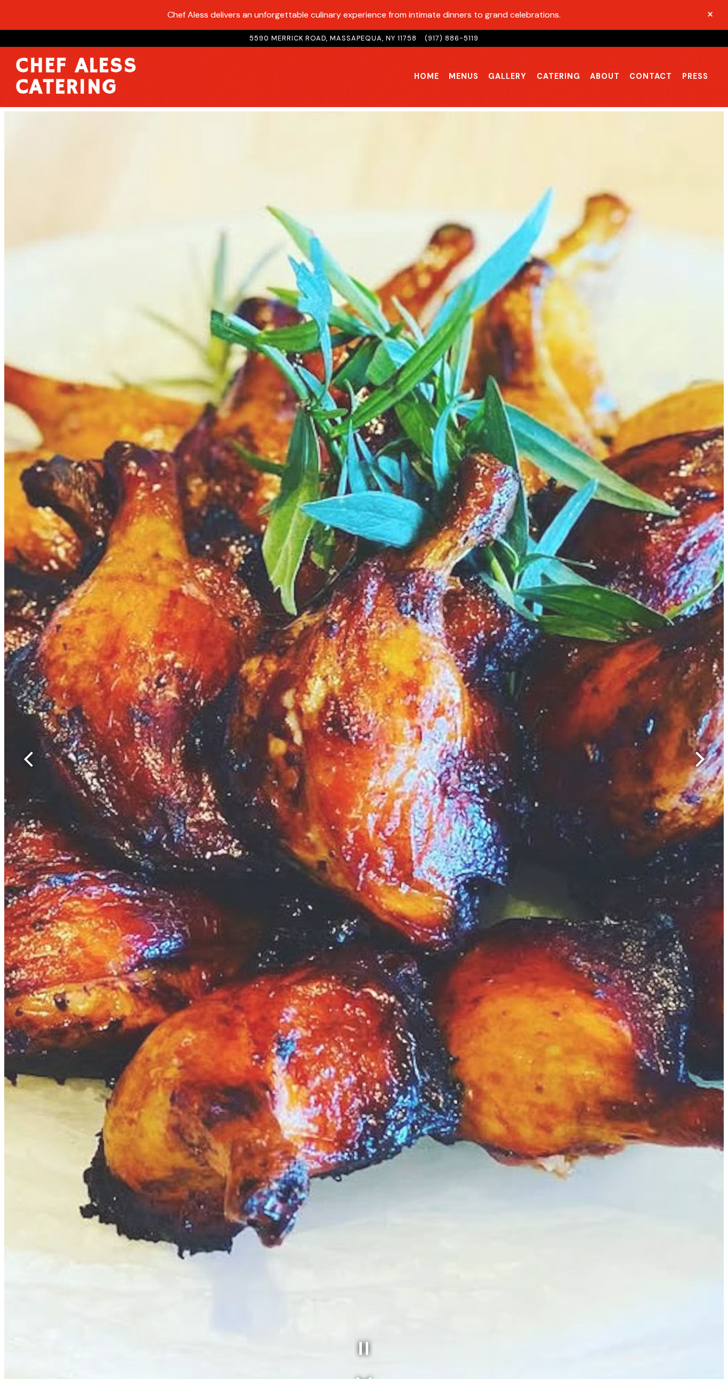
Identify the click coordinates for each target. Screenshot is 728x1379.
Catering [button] (558, 76)
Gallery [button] (507, 76)
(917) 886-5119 (452, 38)
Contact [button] (650, 76)
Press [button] (695, 76)
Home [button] (426, 76)
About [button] (605, 76)
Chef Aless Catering (76, 77)
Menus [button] (464, 76)
